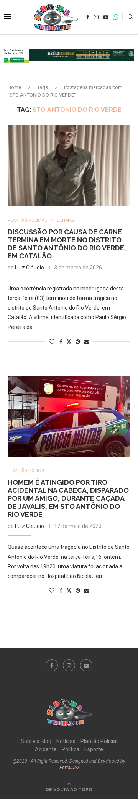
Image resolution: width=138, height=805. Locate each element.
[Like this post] (51, 342)
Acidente (46, 749)
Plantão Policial (98, 741)
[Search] (130, 17)
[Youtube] (106, 17)
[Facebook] (88, 17)
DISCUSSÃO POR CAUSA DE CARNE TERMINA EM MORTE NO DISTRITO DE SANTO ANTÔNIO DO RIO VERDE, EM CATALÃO (67, 244)
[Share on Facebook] (60, 342)
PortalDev (69, 767)
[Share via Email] (86, 342)
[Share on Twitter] (69, 341)
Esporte (93, 749)
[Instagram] (96, 17)
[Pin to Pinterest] (78, 342)
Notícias (66, 741)
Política (70, 749)
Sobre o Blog (36, 741)
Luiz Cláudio (29, 268)
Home (14, 87)
